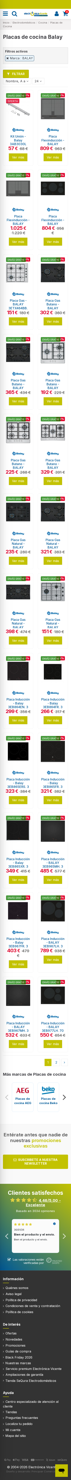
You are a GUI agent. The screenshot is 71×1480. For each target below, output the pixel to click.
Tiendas (11, 1412)
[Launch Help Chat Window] (61, 1470)
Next (64, 1097)
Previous (7, 1097)
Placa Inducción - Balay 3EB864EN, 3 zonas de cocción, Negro (18, 706)
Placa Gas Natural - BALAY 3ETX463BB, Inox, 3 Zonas (53, 627)
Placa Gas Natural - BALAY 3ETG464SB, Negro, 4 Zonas (18, 547)
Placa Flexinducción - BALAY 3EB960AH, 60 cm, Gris (52, 143)
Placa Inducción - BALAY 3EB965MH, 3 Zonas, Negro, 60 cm (52, 866)
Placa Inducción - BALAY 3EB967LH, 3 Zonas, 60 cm (52, 944)
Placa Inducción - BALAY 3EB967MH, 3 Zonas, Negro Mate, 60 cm (18, 1030)
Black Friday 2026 (18, 1357)
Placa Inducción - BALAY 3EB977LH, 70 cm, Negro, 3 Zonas (52, 1030)
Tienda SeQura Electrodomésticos (30, 1381)
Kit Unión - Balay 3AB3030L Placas (18, 142)
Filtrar (18, 74)
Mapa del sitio (15, 1436)
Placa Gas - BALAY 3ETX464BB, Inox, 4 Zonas (18, 306)
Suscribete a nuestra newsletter (38, 1161)
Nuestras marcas (18, 1363)
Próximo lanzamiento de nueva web (35, 4)
